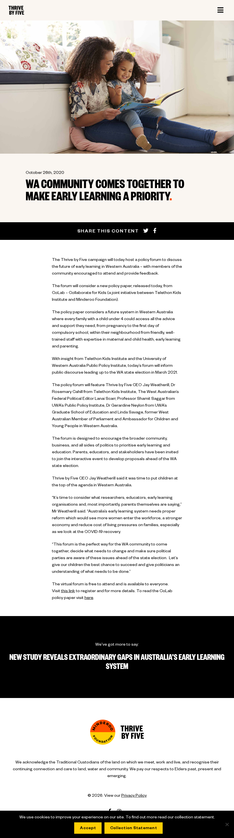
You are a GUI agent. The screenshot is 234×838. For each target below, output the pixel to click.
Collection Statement (133, 828)
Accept (88, 828)
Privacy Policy (134, 796)
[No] (227, 824)
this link (68, 591)
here (88, 598)
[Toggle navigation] (220, 10)
